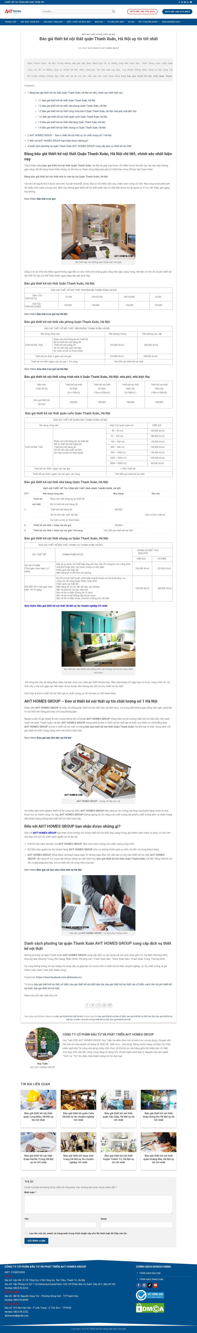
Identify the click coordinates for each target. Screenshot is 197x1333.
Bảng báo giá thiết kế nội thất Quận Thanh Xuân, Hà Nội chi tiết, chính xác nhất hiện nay (75, 92)
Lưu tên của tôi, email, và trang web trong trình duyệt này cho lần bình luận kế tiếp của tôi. (78, 1233)
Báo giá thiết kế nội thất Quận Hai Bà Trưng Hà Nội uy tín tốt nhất (38, 1159)
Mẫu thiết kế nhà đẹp (79, 22)
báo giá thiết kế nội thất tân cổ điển (124, 984)
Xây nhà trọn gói (30, 22)
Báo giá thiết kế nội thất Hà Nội (98, 34)
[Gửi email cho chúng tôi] (185, 2)
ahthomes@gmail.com (16, 1315)
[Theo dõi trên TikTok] (149, 1285)
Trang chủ (10, 22)
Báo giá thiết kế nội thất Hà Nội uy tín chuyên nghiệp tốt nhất (72, 605)
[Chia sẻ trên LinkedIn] (109, 1005)
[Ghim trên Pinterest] (104, 1005)
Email (104, 1219)
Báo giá (99, 22)
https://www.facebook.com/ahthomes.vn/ (59, 977)
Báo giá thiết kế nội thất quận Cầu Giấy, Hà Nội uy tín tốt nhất (119, 1116)
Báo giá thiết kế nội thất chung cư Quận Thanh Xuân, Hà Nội (72, 127)
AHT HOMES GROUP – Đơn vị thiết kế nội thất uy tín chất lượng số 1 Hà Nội (69, 135)
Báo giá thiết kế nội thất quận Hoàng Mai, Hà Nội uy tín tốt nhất (158, 1159)
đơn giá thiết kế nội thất (47, 988)
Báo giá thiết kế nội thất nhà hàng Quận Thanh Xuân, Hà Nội (71, 122)
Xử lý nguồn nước (148, 22)
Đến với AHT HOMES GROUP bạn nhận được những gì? (58, 140)
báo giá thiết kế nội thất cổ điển (51, 984)
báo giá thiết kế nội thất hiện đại (87, 984)
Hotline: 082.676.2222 (16, 1288)
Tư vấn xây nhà (115, 22)
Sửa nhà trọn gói (52, 22)
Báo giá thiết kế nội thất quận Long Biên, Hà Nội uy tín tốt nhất (38, 1116)
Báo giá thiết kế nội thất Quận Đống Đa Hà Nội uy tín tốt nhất (159, 1116)
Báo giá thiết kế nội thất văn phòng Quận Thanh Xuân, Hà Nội (72, 105)
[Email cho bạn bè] (98, 1005)
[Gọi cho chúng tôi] (188, 2)
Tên (26, 1219)
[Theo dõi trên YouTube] (191, 2)
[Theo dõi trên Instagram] (182, 2)
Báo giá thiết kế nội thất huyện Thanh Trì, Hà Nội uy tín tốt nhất (118, 1159)
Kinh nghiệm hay (171, 22)
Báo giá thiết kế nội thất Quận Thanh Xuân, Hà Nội (66, 100)
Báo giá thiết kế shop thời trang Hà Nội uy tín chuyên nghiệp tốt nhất (78, 1159)
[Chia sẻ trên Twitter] (93, 1005)
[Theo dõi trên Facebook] (179, 2)
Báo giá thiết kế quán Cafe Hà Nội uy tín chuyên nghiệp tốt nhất (78, 1116)
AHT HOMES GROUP (110, 48)
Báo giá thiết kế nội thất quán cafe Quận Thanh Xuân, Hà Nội (72, 116)
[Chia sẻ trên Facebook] (87, 1005)
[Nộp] (113, 11)
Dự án (131, 22)
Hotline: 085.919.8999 (16, 1299)
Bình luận (30, 1192)
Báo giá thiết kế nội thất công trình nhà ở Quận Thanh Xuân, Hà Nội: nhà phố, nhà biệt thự (87, 111)
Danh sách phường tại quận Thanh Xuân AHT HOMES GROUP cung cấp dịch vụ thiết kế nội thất (79, 146)
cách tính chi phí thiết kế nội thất (95, 1019)
